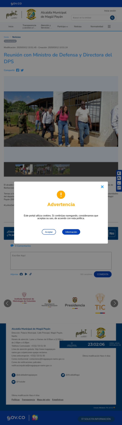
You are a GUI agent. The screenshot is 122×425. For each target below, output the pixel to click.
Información (71, 232)
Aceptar (49, 232)
